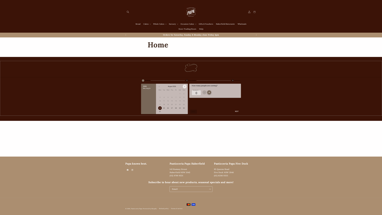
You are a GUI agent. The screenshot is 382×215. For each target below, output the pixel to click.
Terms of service (176, 208)
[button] (128, 12)
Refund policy (164, 208)
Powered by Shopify (150, 209)
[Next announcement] (256, 35)
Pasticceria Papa (136, 209)
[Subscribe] (209, 189)
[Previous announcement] (126, 35)
